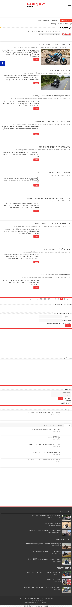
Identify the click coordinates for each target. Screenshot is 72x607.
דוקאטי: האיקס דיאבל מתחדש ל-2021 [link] (46, 551)
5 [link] (55, 299)
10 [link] (49, 299)
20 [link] (45, 299)
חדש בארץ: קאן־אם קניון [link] (60, 70)
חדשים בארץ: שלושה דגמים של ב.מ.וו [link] (54, 45)
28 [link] (49, 525)
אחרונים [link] (67, 425)
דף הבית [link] (69, 24)
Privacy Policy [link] (48, 598)
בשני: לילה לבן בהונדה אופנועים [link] (57, 249)
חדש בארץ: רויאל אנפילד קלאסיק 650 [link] (54, 147)
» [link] (52, 299)
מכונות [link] (49, 47)
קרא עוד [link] (36, 59)
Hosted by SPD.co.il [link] (36, 598)
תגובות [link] (52, 425)
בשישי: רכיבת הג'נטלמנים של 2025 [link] (55, 275)
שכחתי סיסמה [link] (66, 403)
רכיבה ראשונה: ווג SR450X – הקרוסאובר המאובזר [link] (44, 444)
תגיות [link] (45, 425)
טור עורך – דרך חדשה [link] (53, 523)
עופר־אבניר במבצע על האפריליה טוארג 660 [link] (52, 121)
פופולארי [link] (59, 425)
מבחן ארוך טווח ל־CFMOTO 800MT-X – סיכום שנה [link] (44, 413)
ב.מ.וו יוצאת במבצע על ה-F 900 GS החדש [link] (52, 224)
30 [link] (41, 299)
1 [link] (50, 175)
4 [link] (58, 299)
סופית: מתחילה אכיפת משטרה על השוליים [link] (45, 531)
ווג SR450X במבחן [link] (54, 437)
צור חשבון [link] (67, 401)
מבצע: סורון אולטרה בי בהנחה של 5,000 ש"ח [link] (51, 96)
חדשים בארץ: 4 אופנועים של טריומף (48, 21)
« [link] (70, 299)
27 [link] (48, 532)
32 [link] (48, 517)
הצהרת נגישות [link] (23, 598)
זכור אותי (66, 398)
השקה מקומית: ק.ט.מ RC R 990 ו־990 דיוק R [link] (46, 429)
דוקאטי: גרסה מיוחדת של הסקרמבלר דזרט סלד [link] (43, 544)
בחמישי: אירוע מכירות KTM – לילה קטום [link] (53, 172)
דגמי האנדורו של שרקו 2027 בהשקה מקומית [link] (46, 452)
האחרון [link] (32, 299)
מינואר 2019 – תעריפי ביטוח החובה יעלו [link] (46, 515)
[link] (2, 63)
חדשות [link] (54, 47)
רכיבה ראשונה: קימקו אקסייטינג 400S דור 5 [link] (44, 559)
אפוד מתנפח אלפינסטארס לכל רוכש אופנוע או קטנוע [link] (48, 198)
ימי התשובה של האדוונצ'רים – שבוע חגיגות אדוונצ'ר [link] (44, 460)
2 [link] (64, 299)
